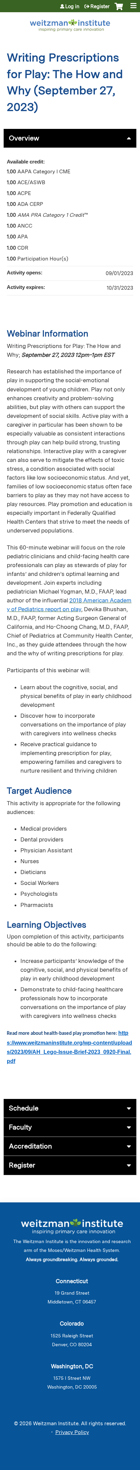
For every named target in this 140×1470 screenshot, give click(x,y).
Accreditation (30, 1146)
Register (99, 6)
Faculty (20, 1127)
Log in (72, 6)
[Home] (70, 24)
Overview (24, 138)
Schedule (23, 1108)
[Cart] (119, 10)
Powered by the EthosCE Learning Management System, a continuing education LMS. (112, 1465)
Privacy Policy (72, 1432)
